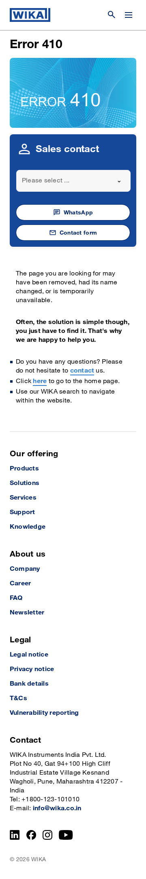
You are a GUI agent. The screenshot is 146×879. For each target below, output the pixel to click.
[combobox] (73, 181)
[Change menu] (128, 15)
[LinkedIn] (15, 835)
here (40, 381)
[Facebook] (31, 835)
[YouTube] (66, 835)
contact (82, 371)
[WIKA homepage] (30, 15)
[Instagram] (47, 835)
